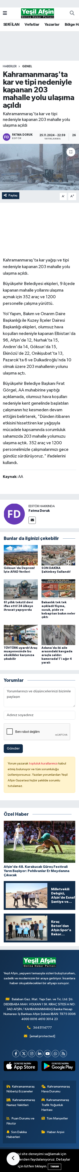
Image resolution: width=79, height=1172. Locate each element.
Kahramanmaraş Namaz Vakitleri (21, 1102)
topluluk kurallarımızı (43, 763)
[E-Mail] (32, 520)
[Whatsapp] (55, 1053)
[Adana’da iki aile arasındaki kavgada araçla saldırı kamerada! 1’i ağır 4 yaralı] (58, 635)
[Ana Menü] (5, 13)
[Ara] (72, 13)
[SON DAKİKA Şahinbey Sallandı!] (58, 555)
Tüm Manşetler (57, 1118)
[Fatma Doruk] (14, 514)
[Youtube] (47, 1053)
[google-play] (58, 1067)
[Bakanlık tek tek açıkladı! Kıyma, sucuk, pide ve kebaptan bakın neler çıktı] (58, 589)
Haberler (10, 66)
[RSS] (63, 1053)
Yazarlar (52, 25)
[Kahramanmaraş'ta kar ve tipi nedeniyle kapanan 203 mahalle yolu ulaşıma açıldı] (39, 167)
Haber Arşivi (55, 1132)
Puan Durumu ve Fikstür (21, 1121)
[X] (23, 1053)
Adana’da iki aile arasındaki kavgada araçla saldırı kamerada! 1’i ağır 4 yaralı (56, 655)
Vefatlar (32, 25)
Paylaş (13, 195)
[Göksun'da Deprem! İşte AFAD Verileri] (21, 555)
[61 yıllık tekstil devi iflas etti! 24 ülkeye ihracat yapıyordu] (21, 589)
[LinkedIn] (39, 1053)
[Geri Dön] (13, 1158)
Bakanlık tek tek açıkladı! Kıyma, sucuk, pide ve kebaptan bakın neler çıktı (58, 610)
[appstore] (21, 1067)
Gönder (13, 748)
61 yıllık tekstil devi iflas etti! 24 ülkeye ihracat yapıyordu (18, 606)
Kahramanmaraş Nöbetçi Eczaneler (21, 1089)
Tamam (54, 1166)
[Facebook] (16, 1053)
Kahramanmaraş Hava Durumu (55, 1089)
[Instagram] (31, 1053)
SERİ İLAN (11, 25)
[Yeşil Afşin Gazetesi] (37, 13)
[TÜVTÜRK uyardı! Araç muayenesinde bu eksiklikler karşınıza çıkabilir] (21, 635)
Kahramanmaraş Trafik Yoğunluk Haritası (55, 1105)
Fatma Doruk (39, 510)
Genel (27, 66)
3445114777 (42, 1027)
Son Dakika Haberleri (17, 1134)
